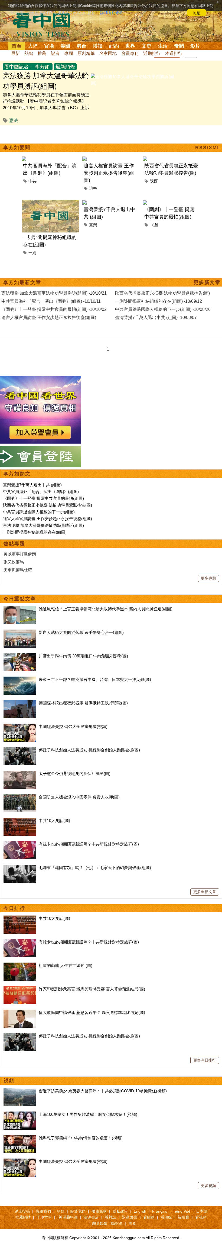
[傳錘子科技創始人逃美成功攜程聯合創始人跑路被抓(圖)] (20, 750)
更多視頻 (208, 1185)
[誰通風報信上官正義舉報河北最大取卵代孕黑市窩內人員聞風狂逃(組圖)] (20, 609)
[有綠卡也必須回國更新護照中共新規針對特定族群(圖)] (20, 844)
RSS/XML (208, 147)
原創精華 (86, 53)
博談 (98, 46)
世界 (130, 46)
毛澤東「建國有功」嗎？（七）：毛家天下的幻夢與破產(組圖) (95, 867)
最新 (15, 53)
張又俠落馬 (14, 562)
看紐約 (149, 1217)
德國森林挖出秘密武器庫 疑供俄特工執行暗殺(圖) (83, 703)
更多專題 (208, 578)
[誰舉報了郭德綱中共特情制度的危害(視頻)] (20, 1138)
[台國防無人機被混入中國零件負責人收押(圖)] (20, 797)
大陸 (33, 46)
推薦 (42, 53)
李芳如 (42, 66)
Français (159, 1211)
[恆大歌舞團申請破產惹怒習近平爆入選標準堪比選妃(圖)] (20, 1012)
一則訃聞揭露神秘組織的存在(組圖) (35, 532)
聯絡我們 (43, 1211)
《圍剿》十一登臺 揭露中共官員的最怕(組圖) (43, 498)
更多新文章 (207, 282)
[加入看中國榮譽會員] (40, 379)
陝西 (154, 181)
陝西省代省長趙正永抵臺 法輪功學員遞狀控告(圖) (47, 505)
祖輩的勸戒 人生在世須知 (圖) (65, 965)
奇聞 (179, 46)
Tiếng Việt (181, 1211)
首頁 (16, 46)
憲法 (13, 120)
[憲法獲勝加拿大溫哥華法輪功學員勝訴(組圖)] (134, 76)
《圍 (154, 224)
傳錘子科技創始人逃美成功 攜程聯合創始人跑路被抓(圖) (89, 750)
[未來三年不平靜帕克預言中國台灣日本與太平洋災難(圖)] (20, 679)
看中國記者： (19, 66)
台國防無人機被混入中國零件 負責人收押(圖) (79, 797)
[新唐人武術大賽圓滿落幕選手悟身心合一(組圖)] (20, 632)
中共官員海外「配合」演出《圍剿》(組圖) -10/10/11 (51, 301)
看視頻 (201, 1217)
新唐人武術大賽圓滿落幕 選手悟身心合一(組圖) (81, 632)
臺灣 (93, 224)
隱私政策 (120, 1211)
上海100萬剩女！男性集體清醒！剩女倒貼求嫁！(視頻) (88, 1114)
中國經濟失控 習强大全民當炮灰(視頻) (73, 726)
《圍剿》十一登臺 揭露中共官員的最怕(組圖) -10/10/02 (54, 309)
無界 (132, 1223)
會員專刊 (130, 53)
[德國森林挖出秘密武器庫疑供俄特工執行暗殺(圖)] (20, 703)
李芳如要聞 (16, 147)
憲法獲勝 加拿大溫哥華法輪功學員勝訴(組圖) (43, 525)
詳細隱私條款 (111, 13)
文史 (146, 46)
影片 (195, 46)
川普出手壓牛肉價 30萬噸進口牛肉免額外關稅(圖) (83, 656)
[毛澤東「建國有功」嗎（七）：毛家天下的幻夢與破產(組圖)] (20, 867)
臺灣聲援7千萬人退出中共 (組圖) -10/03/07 (156, 317)
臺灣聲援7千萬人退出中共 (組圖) (32, 485)
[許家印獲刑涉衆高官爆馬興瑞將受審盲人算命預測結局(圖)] (20, 989)
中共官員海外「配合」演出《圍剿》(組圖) (41, 491)
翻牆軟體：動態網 (107, 1223)
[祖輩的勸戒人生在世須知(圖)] (20, 965)
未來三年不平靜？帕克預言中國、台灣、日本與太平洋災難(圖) (95, 679)
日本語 (201, 1211)
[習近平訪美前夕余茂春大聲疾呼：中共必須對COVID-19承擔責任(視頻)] (20, 1091)
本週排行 (173, 53)
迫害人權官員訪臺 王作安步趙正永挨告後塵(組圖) (109, 173)
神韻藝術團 (68, 1217)
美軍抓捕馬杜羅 (18, 569)
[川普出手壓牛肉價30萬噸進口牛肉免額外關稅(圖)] (20, 656)
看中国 (45, 24)
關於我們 (78, 1211)
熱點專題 (14, 543)
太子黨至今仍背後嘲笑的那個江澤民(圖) (74, 773)
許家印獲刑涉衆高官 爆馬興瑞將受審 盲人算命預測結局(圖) (92, 989)
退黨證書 (129, 1217)
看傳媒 (166, 1217)
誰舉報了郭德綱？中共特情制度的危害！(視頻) (81, 1138)
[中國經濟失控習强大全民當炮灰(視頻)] (20, 726)
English (140, 1211)
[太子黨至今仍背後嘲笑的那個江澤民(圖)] (20, 773)
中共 (32, 181)
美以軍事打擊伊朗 (20, 554)
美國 (65, 46)
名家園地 (108, 53)
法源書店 (91, 1217)
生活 (163, 46)
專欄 (68, 53)
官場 (49, 46)
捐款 (60, 1211)
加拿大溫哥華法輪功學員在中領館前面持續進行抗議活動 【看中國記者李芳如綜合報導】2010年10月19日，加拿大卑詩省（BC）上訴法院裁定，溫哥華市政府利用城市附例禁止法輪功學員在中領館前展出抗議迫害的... (46, 107)
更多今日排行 (204, 1060)
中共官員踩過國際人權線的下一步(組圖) (39, 512)
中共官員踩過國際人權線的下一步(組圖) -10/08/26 (163, 309)
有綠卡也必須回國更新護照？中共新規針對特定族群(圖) (89, 844)
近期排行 (152, 53)
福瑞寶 (183, 1217)
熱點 (28, 53)
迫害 (93, 188)
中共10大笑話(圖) (54, 820)
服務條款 (99, 1211)
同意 (196, 13)
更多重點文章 (204, 892)
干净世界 (44, 1217)
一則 (32, 252)
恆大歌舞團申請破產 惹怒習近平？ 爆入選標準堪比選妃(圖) (92, 1012)
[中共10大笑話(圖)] (20, 820)
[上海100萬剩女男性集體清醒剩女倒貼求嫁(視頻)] (20, 1114)
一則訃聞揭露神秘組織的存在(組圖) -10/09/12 (158, 301)
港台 (81, 46)
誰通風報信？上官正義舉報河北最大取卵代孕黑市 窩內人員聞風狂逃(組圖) (105, 609)
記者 (55, 53)
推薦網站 (23, 1217)
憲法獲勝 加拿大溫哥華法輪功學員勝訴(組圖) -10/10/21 (54, 293)
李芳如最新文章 (22, 282)
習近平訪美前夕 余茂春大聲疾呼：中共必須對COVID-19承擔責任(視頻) (103, 1091)
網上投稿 (22, 1211)
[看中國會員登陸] (40, 456)
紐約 (114, 46)
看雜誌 (110, 1217)
